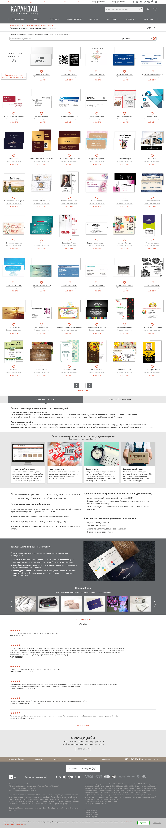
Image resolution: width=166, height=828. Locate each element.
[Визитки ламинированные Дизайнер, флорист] (124, 309)
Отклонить (157, 823)
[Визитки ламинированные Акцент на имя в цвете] (124, 56)
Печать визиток (91, 810)
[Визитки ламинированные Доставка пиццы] (96, 351)
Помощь (67, 2)
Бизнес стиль (152, 116)
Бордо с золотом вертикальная (41, 158)
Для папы (13, 369)
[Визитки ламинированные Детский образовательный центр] (69, 309)
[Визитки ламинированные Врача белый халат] (69, 225)
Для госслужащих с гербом (152, 327)
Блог (56, 2)
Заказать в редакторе (41, 77)
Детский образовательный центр (69, 327)
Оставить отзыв (85, 619)
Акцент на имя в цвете (124, 74)
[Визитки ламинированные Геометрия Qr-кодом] (124, 225)
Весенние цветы (97, 201)
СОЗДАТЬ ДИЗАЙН (42, 74)
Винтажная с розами (14, 243)
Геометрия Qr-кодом (124, 243)
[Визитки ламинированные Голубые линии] (96, 267)
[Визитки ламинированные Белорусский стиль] (124, 98)
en (15, 777)
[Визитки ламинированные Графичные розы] (152, 267)
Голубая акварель (14, 285)
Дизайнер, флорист (124, 327)
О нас (46, 2)
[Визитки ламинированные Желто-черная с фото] (152, 351)
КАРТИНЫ (93, 19)
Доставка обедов (69, 369)
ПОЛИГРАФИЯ (18, 19)
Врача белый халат (69, 243)
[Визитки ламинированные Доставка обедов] (69, 351)
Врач (41, 243)
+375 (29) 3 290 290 (98, 2)
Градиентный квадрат (124, 285)
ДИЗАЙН (130, 19)
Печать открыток (91, 817)
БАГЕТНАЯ (111, 19)
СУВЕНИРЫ (54, 19)
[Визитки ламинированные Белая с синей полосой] (69, 98)
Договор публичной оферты (95, 803)
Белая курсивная (41, 116)
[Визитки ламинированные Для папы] (13, 351)
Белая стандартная (97, 116)
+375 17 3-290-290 (15, 790)
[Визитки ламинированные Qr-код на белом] (69, 56)
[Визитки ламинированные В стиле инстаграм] (124, 140)
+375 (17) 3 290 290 (118, 2)
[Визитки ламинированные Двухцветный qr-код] (41, 309)
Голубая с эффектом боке (41, 285)
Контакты (81, 2)
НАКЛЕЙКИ (148, 19)
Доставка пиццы (97, 369)
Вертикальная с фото (69, 201)
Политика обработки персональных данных (101, 801)
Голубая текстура (69, 285)
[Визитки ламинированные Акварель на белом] (96, 56)
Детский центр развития (97, 327)
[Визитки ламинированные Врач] (41, 225)
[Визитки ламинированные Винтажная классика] (152, 183)
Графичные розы (152, 285)
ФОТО (36, 19)
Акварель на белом (97, 74)
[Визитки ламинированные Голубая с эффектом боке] (41, 267)
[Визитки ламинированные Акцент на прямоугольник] (13, 98)
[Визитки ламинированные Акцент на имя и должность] (152, 56)
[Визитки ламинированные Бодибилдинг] (13, 140)
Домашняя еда (41, 369)
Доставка (33, 2)
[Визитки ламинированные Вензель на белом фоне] (41, 183)
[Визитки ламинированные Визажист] (124, 183)
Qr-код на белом (69, 74)
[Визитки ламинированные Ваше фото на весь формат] (13, 183)
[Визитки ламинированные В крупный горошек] (96, 140)
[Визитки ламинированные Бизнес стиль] (152, 98)
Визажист (124, 201)
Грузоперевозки (14, 327)
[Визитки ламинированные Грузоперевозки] (13, 309)
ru (11, 777)
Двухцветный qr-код (41, 327)
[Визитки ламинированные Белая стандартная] (96, 98)
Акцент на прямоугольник (14, 116)
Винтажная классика (152, 201)
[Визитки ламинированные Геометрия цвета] (152, 225)
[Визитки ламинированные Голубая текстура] (69, 267)
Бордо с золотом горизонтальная (69, 158)
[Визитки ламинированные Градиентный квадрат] (124, 267)
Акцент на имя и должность (152, 74)
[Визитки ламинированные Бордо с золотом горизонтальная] (69, 140)
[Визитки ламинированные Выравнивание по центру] (96, 225)
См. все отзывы (83, 725)
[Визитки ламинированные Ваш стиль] (152, 140)
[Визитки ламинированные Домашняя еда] (41, 351)
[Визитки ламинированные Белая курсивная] (41, 98)
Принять (143, 823)
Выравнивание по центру (96, 243)
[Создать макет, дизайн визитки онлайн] (41, 56)
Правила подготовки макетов (35, 777)
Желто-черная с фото (152, 369)
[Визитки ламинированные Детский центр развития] (96, 309)
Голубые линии (97, 285)
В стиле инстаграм (124, 158)
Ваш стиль (152, 158)
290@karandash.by (151, 759)
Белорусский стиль (124, 116)
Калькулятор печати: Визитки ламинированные (14, 76)
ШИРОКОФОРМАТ (74, 19)
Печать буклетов (91, 814)
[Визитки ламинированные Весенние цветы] (96, 183)
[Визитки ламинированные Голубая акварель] (13, 267)
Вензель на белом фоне (41, 201)
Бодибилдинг (14, 158)
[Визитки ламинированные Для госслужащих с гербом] (152, 309)
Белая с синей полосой (69, 116)
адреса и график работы (63, 803)
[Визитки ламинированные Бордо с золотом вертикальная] (41, 140)
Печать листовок (91, 812)
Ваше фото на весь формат (14, 201)
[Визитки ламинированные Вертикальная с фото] (69, 183)
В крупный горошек (97, 158)
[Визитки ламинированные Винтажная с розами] (13, 225)
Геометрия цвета (152, 243)
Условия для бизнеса (16, 2)
